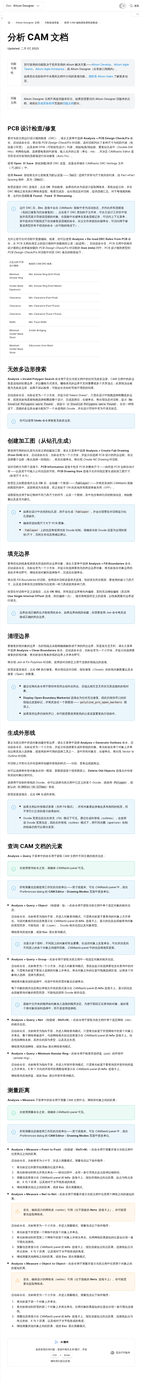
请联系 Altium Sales (101, 76)
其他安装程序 (46, 103)
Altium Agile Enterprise (50, 69)
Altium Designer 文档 (27, 22)
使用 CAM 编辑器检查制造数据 (81, 22)
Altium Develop (101, 64)
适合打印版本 (123, 1352)
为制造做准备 (52, 22)
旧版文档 (68, 103)
